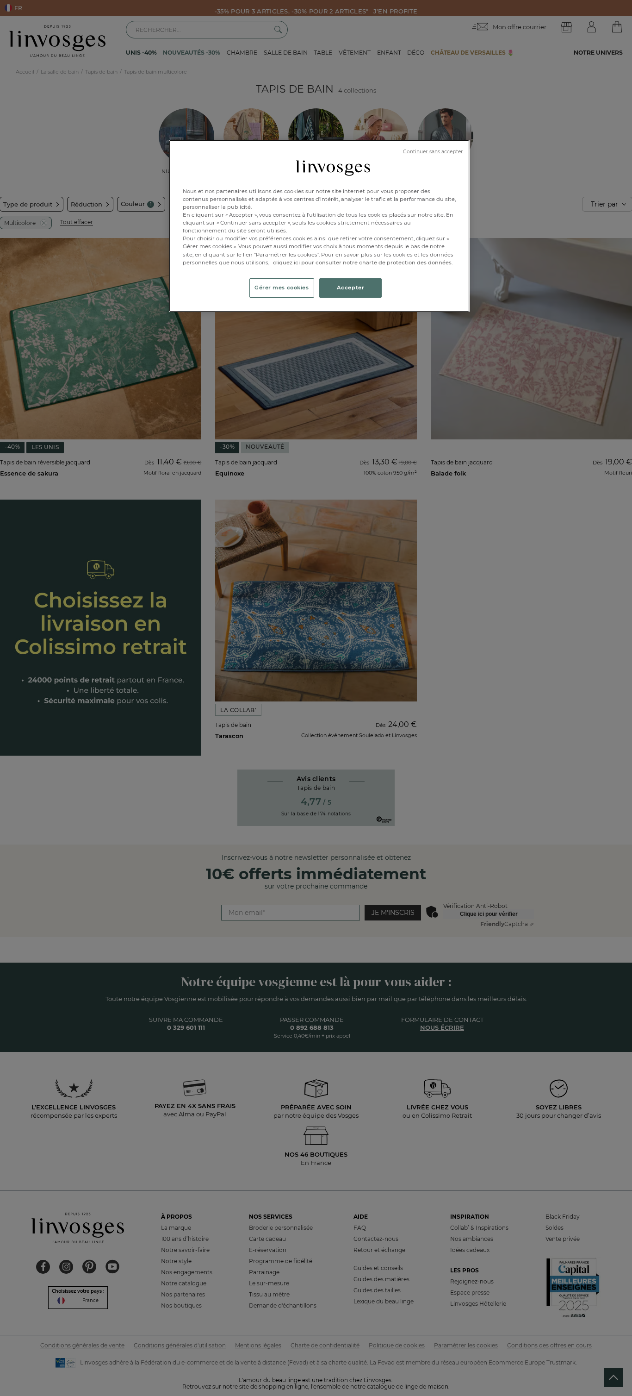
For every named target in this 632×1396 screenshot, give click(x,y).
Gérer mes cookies (281, 287)
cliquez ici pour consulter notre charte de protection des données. (363, 262)
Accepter (351, 287)
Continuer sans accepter (433, 152)
